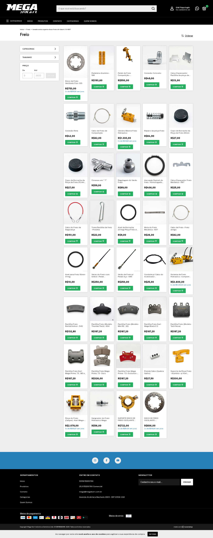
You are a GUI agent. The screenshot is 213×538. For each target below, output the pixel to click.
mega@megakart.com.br (90, 492)
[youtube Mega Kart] (118, 460)
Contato (57, 21)
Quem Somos (90, 21)
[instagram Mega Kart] (95, 460)
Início (30, 21)
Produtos (43, 21)
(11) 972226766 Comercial (90, 486)
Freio (28, 29)
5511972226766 (86, 481)
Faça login (185, 7)
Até (35, 70)
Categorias (16, 21)
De (23, 70)
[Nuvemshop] (183, 527)
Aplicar (50, 76)
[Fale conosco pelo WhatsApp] (197, 9)
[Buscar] (153, 8)
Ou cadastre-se (183, 10)
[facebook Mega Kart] (106, 460)
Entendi (152, 534)
